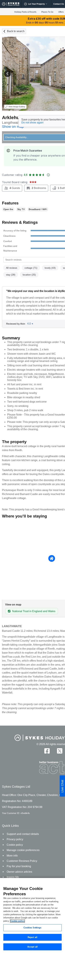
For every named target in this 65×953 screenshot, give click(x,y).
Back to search (15, 31)
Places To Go (47, 12)
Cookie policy (17, 921)
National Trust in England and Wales (33, 611)
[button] (7, 73)
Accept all (32, 947)
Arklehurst (14, 117)
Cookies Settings (32, 927)
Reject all (32, 937)
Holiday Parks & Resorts (25, 12)
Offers (61, 12)
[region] (32, 915)
